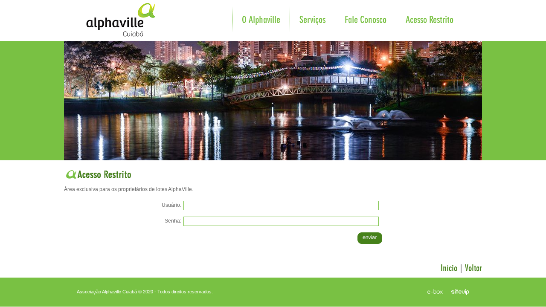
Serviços (312, 20)
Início (449, 268)
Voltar (473, 268)
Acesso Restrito (429, 20)
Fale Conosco (365, 20)
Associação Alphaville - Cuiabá (113, 14)
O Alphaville (261, 20)
